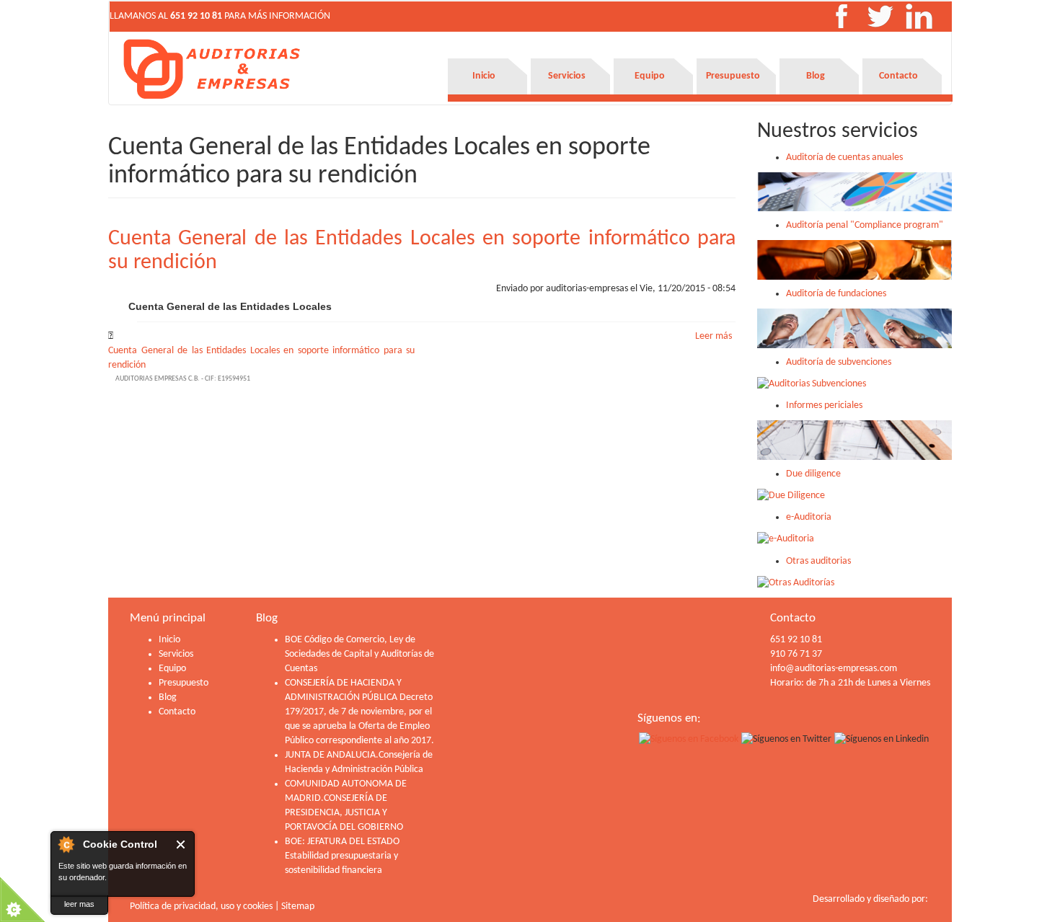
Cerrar (181, 844)
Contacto (898, 76)
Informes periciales (824, 405)
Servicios (567, 76)
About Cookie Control (65, 844)
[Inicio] (212, 69)
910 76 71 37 (796, 654)
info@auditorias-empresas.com (833, 668)
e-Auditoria (808, 517)
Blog (815, 76)
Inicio (483, 76)
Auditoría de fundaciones (836, 293)
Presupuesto (733, 76)
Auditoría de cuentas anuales (844, 157)
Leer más (713, 336)
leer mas (79, 904)
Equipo (650, 76)
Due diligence (813, 474)
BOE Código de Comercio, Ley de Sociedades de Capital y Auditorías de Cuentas (359, 654)
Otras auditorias (818, 561)
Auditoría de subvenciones (838, 362)
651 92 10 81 (196, 16)
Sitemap (297, 906)
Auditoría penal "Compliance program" (864, 225)
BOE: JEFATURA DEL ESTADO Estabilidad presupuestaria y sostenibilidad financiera (342, 856)
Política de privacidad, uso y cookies (201, 906)
